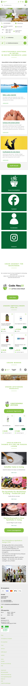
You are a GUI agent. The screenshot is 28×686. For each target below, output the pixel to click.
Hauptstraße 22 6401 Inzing (4, 597)
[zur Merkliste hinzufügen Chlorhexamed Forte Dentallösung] (12, 335)
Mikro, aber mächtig (9, 95)
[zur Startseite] (9, 1)
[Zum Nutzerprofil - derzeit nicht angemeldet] (18, 2)
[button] (25, 5)
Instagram (14, 246)
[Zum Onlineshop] (25, 37)
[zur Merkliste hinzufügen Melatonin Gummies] (24, 416)
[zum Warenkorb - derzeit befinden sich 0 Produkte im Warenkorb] (23, 2)
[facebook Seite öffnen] (2, 607)
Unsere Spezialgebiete (14, 190)
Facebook (14, 209)
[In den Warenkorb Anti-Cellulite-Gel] (11, 429)
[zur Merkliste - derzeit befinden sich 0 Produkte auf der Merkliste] (21, 2)
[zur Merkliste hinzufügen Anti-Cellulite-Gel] (12, 416)
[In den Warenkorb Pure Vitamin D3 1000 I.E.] (25, 327)
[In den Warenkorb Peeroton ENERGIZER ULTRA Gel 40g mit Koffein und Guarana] (11, 327)
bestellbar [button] (4, 331)
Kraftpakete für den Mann (11, 152)
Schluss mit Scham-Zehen (11, 123)
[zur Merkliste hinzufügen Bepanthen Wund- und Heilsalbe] (25, 335)
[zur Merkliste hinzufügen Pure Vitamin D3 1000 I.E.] (25, 314)
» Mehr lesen (5, 103)
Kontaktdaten (14, 227)
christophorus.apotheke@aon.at (11, 604)
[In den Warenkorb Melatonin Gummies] (23, 429)
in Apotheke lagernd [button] (20, 352)
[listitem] (7, 23)
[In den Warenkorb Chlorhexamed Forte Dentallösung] (11, 348)
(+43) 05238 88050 (7, 600)
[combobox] (13, 6)
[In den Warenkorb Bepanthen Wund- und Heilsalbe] (25, 348)
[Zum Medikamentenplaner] (25, 43)
